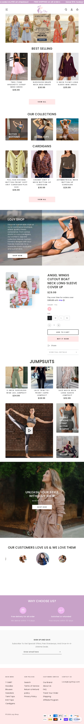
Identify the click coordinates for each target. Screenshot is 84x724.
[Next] (76, 559)
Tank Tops (10, 696)
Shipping (47, 696)
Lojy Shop (15, 714)
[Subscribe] (60, 651)
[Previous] (7, 559)
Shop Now (17, 256)
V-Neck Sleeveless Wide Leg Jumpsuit (16, 391)
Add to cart (63, 332)
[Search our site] (66, 9)
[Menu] (7, 9)
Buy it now (63, 339)
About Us (47, 686)
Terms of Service (31, 686)
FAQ (45, 689)
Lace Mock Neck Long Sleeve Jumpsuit (67, 392)
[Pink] (49, 309)
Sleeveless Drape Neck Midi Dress (42, 83)
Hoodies (9, 686)
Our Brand (47, 682)
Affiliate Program (50, 700)
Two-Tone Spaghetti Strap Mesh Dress (16, 84)
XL (67, 318)
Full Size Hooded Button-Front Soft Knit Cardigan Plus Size (17, 183)
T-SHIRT (8, 682)
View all (42, 102)
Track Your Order (50, 693)
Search (27, 682)
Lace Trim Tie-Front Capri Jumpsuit (42, 392)
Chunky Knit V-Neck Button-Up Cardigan (42, 182)
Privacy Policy (30, 696)
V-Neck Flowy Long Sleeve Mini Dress (67, 83)
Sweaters (9, 693)
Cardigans (10, 703)
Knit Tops (9, 700)
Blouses (8, 689)
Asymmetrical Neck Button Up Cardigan (67, 182)
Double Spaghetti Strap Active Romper (66, 423)
